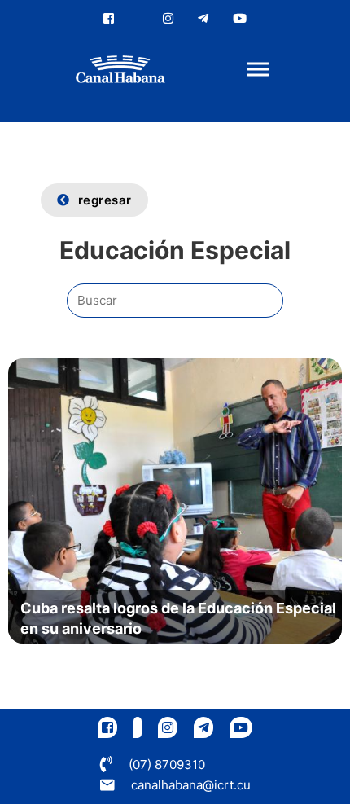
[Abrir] (258, 70)
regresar (105, 200)
